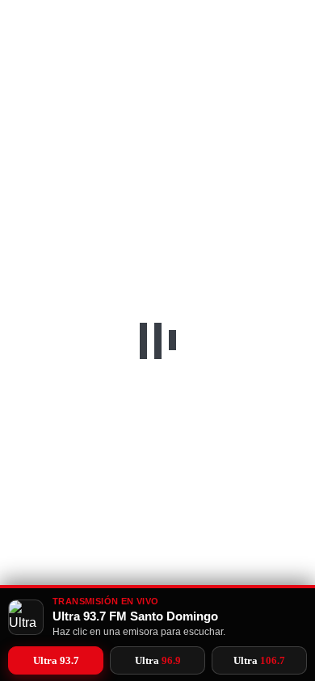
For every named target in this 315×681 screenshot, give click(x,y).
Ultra (56, 660)
